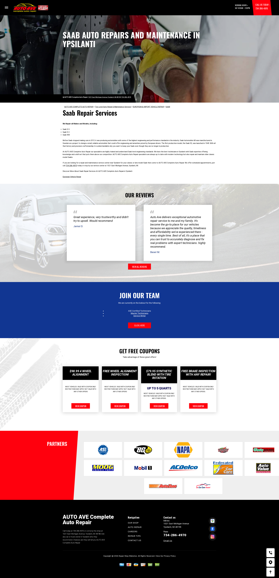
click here (139, 325)
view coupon (80, 405)
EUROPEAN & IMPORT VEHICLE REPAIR (148, 107)
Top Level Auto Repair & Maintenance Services (113, 107)
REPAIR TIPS (134, 536)
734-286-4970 (261, 8)
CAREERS (132, 531)
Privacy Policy (170, 556)
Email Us (167, 541)
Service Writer (139, 316)
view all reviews (139, 266)
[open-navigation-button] (6, 8)
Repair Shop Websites (128, 556)
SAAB (168, 107)
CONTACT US (134, 540)
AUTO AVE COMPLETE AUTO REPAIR (78, 107)
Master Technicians (139, 313)
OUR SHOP (133, 523)
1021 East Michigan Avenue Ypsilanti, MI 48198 (104, 97)
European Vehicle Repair (72, 177)
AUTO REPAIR (134, 527)
